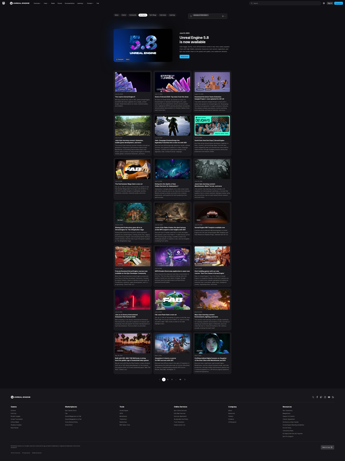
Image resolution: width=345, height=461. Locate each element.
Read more (184, 56)
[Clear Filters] (223, 16)
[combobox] (207, 17)
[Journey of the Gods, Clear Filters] (208, 15)
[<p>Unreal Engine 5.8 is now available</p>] (172, 45)
